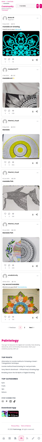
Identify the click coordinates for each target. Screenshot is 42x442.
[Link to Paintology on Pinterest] (6, 401)
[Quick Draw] (33, 438)
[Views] (13, 59)
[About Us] (38, 438)
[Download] (33, 60)
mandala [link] (6, 3)
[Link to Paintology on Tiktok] (14, 401)
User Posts (10, 1)
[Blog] (27, 438)
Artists (3, 1)
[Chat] (37, 6)
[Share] (37, 60)
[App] (9, 438)
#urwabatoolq (22, 287)
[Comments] (9, 59)
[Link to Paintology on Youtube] (3, 401)
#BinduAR (18, 29)
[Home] (3, 438)
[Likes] (5, 59)
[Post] (41, 6)
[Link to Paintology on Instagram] (10, 401)
